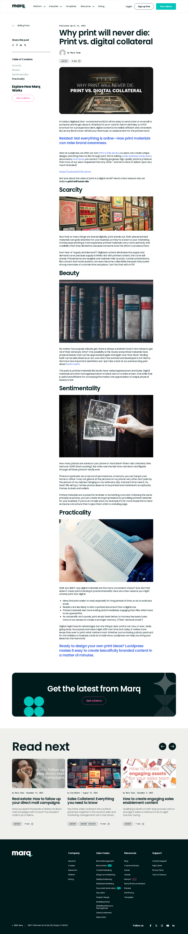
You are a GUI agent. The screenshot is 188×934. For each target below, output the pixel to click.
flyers (148, 156)
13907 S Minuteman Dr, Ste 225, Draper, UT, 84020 (48, 925)
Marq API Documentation (134, 884)
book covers (73, 364)
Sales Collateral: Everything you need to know (90, 801)
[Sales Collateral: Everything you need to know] (93, 773)
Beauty (16, 70)
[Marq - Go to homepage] (19, 6)
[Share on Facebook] (17, 45)
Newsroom (72, 870)
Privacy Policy (158, 870)
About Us (72, 861)
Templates (71, 6)
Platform (37, 6)
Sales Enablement (103, 913)
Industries (53, 6)
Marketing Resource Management (104, 907)
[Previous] (162, 746)
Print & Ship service (109, 153)
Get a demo (166, 6)
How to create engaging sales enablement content (148, 801)
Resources (86, 6)
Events (127, 870)
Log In (129, 6)
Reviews (127, 888)
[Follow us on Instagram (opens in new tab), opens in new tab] (161, 925)
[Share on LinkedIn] (21, 45)
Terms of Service (159, 875)
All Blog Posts (23, 26)
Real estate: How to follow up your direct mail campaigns (36, 801)
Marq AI (127, 879)
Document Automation (106, 888)
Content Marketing (104, 870)
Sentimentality (20, 74)
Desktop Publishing (104, 879)
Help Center (157, 865)
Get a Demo (94, 700)
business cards (137, 156)
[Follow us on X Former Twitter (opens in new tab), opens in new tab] (156, 925)
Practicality (18, 78)
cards (125, 156)
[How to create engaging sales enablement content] (149, 773)
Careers (71, 865)
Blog (126, 861)
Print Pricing (129, 893)
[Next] (172, 746)
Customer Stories (131, 865)
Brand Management (105, 861)
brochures (78, 159)
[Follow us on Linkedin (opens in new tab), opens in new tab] (173, 925)
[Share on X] (25, 45)
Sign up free (144, 6)
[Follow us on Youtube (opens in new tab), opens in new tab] (167, 925)
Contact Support (159, 861)
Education (100, 893)
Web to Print (101, 917)
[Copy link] (13, 45)
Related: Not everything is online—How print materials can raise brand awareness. (104, 140)
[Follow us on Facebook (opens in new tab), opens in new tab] (150, 925)
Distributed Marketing (105, 884)
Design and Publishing (105, 875)
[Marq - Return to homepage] (22, 854)
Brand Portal (101, 865)
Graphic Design (102, 897)
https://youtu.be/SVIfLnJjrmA (75, 171)
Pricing (101, 6)
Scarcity (16, 65)
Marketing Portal (103, 902)
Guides (127, 875)
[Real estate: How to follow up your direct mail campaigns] (38, 773)
